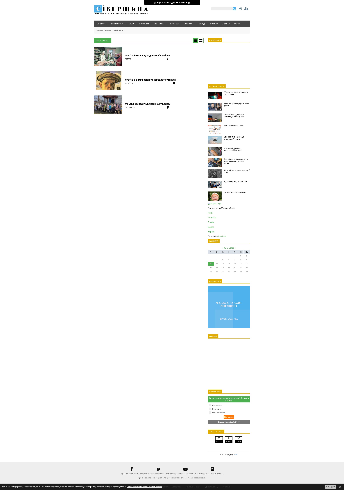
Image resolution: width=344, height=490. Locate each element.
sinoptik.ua (221, 236)
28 (235, 271)
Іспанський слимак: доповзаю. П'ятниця (232, 149)
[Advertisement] (229, 62)
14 (235, 264)
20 (229, 268)
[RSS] (212, 470)
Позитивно (217, 405)
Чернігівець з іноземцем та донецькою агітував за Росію (236, 161)
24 (211, 271)
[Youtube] (185, 470)
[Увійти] (240, 9)
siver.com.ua (186, 478)
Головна (99, 30)
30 (247, 271)
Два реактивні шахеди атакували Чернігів (234, 138)
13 (229, 264)
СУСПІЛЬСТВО (130, 107)
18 (217, 268)
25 (217, 271)
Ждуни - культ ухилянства (235, 181)
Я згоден (330, 487)
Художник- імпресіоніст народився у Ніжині (150, 79)
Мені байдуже (218, 413)
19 (223, 268)
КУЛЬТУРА (129, 83)
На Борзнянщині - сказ (233, 126)
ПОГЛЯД (128, 59)
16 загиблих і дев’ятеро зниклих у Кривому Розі (234, 115)
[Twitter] (158, 470)
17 (211, 268)
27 (229, 271)
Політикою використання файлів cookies (144, 487)
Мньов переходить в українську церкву (147, 103)
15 (241, 264)
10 (211, 264)
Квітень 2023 (229, 248)
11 (217, 264)
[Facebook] (132, 470)
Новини (108, 30)
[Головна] (121, 14)
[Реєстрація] (246, 9)
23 (247, 268)
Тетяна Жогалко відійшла (235, 192)
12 (223, 264)
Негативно (216, 409)
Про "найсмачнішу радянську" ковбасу (147, 55)
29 (241, 271)
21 (235, 268)
